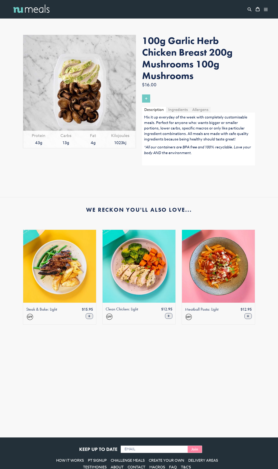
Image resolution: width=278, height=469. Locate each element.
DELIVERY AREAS (203, 460)
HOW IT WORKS (70, 460)
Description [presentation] (154, 110)
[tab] (154, 110)
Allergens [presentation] (200, 110)
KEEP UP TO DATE (98, 449)
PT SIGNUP (97, 460)
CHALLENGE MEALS (128, 460)
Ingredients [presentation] (178, 110)
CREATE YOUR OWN (166, 460)
